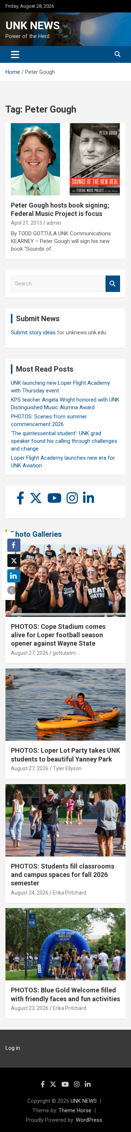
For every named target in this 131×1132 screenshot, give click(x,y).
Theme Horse (75, 1110)
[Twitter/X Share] (13, 560)
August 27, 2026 (29, 653)
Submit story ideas (33, 332)
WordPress (89, 1120)
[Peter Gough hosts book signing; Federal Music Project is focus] (65, 159)
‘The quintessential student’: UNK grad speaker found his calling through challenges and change (64, 441)
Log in (12, 1048)
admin (54, 223)
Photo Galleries (36, 534)
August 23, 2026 (29, 1008)
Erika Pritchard (69, 893)
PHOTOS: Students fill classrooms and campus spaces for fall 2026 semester (62, 874)
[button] (11, 590)
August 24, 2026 (29, 893)
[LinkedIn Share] (13, 575)
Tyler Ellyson (67, 768)
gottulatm (64, 653)
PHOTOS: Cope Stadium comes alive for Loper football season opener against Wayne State (58, 635)
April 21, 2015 (26, 223)
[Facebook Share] (13, 545)
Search (113, 284)
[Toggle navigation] (15, 54)
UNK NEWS (32, 25)
